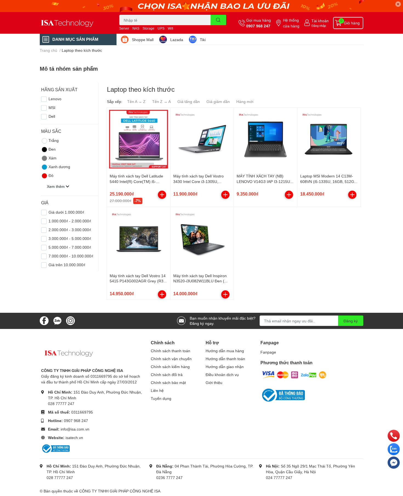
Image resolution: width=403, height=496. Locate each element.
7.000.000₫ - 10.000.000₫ (71, 256)
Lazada (176, 39)
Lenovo (55, 98)
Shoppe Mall (143, 39)
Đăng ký (351, 321)
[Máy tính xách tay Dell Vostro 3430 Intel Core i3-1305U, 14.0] (202, 139)
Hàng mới (244, 101)
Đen (52, 149)
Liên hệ (157, 390)
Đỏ (51, 175)
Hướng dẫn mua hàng (225, 350)
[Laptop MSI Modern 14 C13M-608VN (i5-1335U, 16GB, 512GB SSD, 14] (329, 139)
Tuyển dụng (161, 398)
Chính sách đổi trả (167, 374)
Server (124, 28)
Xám (52, 158)
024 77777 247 (279, 477)
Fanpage (268, 352)
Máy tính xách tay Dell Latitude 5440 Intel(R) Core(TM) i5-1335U (136, 181)
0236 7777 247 (169, 477)
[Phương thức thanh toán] (294, 374)
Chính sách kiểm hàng (170, 366)
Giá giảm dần (218, 101)
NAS (135, 28)
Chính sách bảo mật (168, 382)
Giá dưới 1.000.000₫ (66, 212)
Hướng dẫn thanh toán (225, 358)
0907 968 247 (258, 26)
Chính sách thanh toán (170, 350)
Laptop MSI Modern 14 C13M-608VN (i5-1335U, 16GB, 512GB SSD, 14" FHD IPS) (328, 181)
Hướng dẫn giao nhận (225, 366)
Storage (148, 28)
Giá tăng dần (188, 101)
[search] (218, 20)
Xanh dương (59, 166)
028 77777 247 (61, 403)
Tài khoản (320, 20)
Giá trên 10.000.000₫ (67, 264)
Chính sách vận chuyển (171, 358)
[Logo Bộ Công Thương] (55, 448)
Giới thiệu (214, 382)
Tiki (203, 39)
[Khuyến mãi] (201, 6)
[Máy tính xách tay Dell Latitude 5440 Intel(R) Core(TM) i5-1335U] (138, 139)
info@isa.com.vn (75, 429)
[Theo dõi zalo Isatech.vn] (57, 320)
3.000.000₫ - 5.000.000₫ (70, 238)
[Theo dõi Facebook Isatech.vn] (44, 320)
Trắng (54, 140)
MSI (52, 107)
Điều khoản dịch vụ (222, 374)
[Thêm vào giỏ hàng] (162, 195)
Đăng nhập (318, 25)
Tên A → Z (136, 101)
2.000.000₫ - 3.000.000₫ (70, 229)
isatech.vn (74, 437)
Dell (52, 116)
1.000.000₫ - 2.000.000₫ (70, 221)
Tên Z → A (161, 101)
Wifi (170, 28)
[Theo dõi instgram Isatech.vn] (70, 320)
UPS (161, 28)
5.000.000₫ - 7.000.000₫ (70, 247)
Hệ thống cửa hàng (291, 23)
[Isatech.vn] (74, 23)
